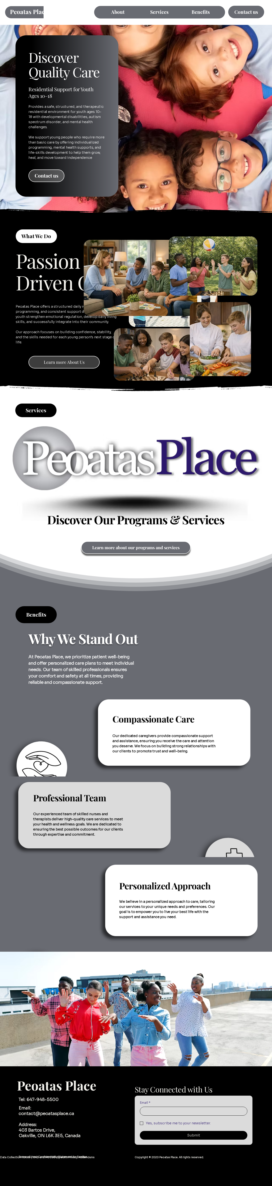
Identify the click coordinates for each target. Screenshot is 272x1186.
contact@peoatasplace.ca (46, 1113)
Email (145, 1103)
